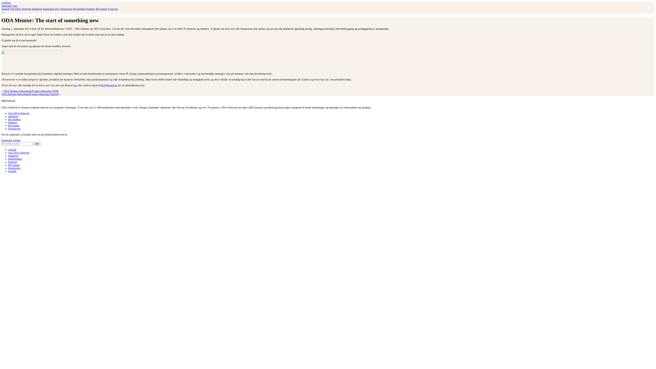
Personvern (66, 9)
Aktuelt (5, 9)
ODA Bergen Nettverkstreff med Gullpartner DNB (30, 91)
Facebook (6, 140)
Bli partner (101, 9)
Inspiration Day (51, 9)
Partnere (90, 9)
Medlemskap (15, 159)
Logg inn (113, 9)
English (12, 171)
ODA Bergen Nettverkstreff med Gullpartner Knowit (30, 94)
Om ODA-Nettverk (20, 9)
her (75, 85)
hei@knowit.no (109, 85)
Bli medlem (79, 9)
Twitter (16, 140)
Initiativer (37, 9)
